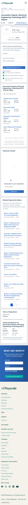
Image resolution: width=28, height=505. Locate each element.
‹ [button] (12, 166)
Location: (5, 53)
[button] (1, 22)
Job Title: (7, 360)
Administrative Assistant (11, 98)
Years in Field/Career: (8, 61)
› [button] (15, 166)
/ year (17, 30)
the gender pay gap (16, 339)
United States (4, 8)
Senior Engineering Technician (12, 127)
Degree (10, 8)
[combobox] (14, 55)
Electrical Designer (9, 107)
